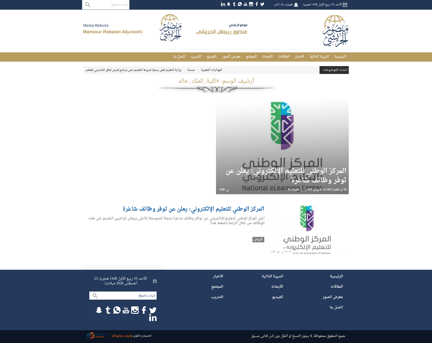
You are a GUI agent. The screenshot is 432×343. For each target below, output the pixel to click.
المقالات (284, 57)
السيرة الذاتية (319, 57)
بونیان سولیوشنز (122, 336)
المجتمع (251, 57)
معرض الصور (231, 57)
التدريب (196, 57)
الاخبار (299, 57)
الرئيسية (340, 57)
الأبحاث (267, 57)
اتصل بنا (179, 57)
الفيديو (212, 57)
